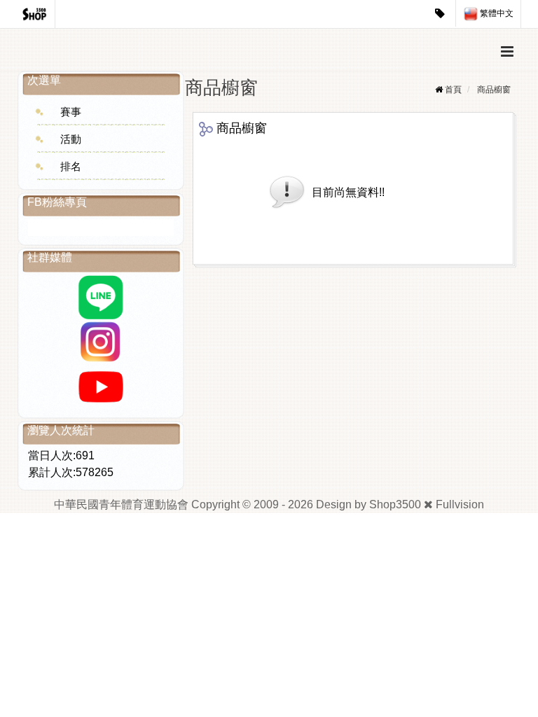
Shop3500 (395, 504)
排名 (70, 166)
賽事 (70, 112)
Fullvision (460, 504)
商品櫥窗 (494, 90)
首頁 (453, 90)
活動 (70, 139)
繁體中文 (495, 13)
